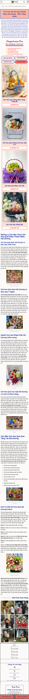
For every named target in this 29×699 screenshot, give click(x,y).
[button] (1, 2)
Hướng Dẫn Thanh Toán (15, 691)
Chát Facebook (22, 696)
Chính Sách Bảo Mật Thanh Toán (15, 693)
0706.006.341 (6, 696)
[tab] (8, 58)
